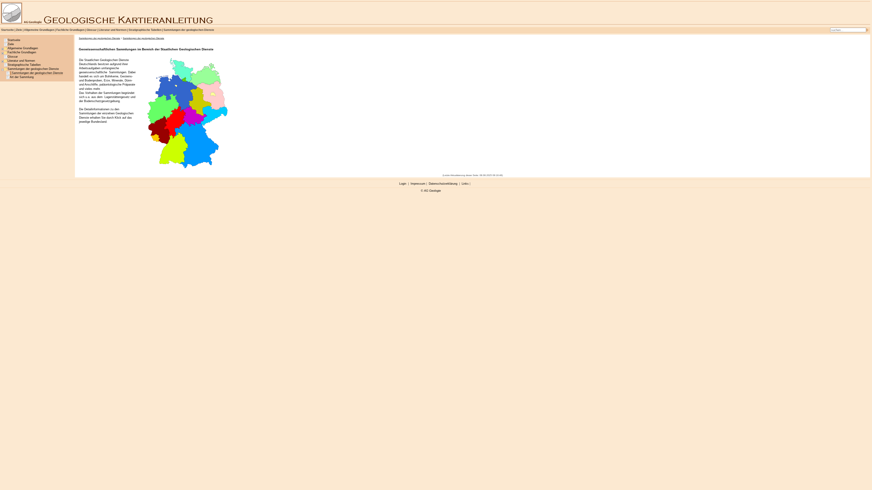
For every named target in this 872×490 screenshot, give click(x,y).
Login (402, 183)
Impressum (418, 183)
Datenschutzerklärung (443, 183)
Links (465, 183)
